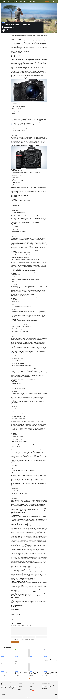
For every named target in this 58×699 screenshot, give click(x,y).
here (19, 614)
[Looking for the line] (36, 653)
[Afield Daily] (6, 1)
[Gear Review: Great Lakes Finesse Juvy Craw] (7, 667)
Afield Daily (7, 29)
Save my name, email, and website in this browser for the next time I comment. (23, 639)
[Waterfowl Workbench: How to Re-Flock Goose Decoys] (50, 653)
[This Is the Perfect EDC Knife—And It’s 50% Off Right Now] (50, 667)
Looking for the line (33, 658)
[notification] (50, 1)
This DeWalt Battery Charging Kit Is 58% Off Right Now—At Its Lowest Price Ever (21, 659)
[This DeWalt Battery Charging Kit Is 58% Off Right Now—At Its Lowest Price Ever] (22, 653)
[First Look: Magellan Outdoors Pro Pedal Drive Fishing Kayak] (36, 667)
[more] (36, 1)
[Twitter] (55, 694)
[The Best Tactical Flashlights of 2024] (7, 653)
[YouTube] (56, 694)
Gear (4, 22)
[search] (51, 1)
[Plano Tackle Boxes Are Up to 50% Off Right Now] (22, 667)
